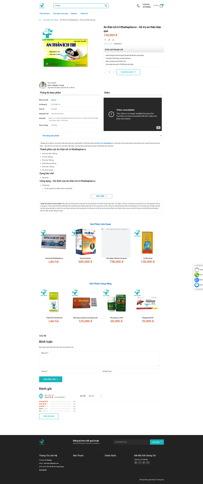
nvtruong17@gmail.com (51, 463)
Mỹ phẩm (74, 13)
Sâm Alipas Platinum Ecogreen (116, 258)
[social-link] (135, 462)
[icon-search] (105, 5)
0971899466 (147, 7)
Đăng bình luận (49, 379)
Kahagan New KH (147, 318)
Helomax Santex (85, 258)
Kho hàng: (42, 466)
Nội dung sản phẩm (51, 135)
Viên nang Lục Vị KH (116, 318)
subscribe (156, 442)
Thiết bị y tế (84, 13)
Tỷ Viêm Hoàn (147, 258)
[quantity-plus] (113, 72)
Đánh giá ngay (48, 416)
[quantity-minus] (105, 72)
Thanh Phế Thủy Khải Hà (54, 318)
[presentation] (160, 249)
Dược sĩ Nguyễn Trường (56, 85)
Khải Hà (53, 100)
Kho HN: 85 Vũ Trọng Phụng (55, 466)
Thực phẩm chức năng (60, 13)
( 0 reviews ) (118, 44)
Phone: (41, 460)
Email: (41, 463)
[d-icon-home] (40, 20)
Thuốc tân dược (44, 13)
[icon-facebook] (105, 40)
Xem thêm (100, 196)
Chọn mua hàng (127, 72)
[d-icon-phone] (139, 5)
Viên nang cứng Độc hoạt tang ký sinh (85, 318)
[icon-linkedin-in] (113, 40)
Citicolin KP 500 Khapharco (54, 258)
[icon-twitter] (109, 40)
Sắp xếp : (83, 396)
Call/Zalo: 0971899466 (141, 459)
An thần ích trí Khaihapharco (104, 143)
